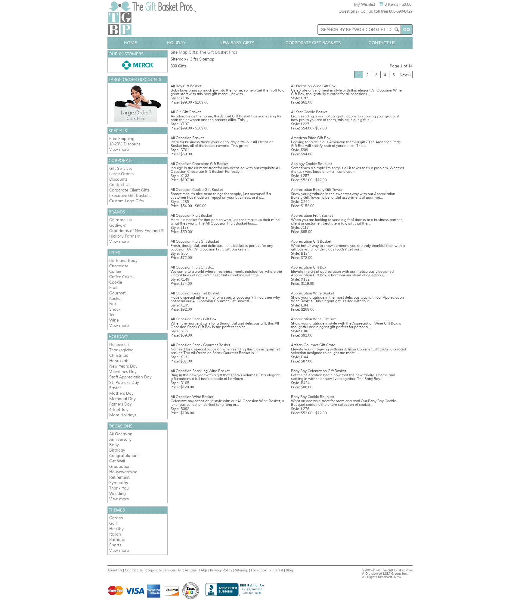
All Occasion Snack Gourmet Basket (200, 345)
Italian (115, 534)
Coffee (115, 271)
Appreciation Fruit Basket (312, 215)
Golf (113, 523)
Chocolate (118, 266)
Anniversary (120, 439)
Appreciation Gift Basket (311, 241)
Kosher (115, 298)
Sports (115, 545)
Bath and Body (123, 260)
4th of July (118, 409)
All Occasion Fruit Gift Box (192, 267)
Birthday (117, 450)
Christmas (118, 355)
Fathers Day (120, 404)
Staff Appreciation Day (130, 377)
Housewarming (123, 472)
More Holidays (122, 415)
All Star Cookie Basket (309, 112)
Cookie (115, 282)
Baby (114, 445)
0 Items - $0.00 (397, 4)
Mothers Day (121, 393)
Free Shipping (122, 138)
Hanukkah (118, 361)
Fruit (113, 287)
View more (119, 149)
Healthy (116, 529)
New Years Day (123, 366)
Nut (112, 304)
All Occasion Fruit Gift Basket (195, 241)
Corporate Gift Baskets (313, 42)
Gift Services (120, 168)
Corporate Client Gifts (129, 190)
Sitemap (178, 59)
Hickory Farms (122, 236)
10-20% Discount (124, 144)
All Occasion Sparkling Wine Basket (200, 371)
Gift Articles (187, 570)
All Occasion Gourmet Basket (195, 293)
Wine (114, 320)
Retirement (119, 477)
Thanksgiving (121, 350)
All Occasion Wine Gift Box (313, 86)
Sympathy (118, 482)
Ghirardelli (118, 220)
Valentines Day (123, 371)
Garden (116, 518)
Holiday (176, 42)
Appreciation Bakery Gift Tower (316, 190)
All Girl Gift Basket (186, 112)
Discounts (118, 179)
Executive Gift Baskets (129, 195)
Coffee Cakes (121, 277)
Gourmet (117, 293)
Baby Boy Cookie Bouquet (312, 397)
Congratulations (124, 455)
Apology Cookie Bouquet (311, 164)
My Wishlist (364, 4)
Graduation (120, 466)
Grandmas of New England (134, 230)
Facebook (259, 570)
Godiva (115, 225)
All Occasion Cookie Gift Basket (197, 190)
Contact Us (382, 42)
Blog (289, 570)
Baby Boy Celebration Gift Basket (318, 371)
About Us (114, 570)
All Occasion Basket (187, 138)
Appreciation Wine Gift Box (313, 319)
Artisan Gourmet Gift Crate (313, 345)
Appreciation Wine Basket (312, 293)
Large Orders (121, 174)
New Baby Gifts (237, 42)
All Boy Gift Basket (186, 86)
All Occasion (120, 434)
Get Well (117, 461)
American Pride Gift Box (310, 138)
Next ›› (405, 75)
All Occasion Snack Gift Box (193, 319)
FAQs (203, 570)
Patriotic (117, 539)
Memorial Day (122, 398)
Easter (115, 388)
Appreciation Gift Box (308, 267)
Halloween (119, 344)
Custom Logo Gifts (126, 201)
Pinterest (276, 570)
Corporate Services (160, 570)
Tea (112, 314)
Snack (115, 309)
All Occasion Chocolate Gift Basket (199, 164)
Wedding (117, 493)
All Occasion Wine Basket (192, 397)
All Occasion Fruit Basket (191, 215)
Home (130, 42)
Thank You (119, 488)
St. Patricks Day (124, 382)
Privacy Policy (221, 570)
